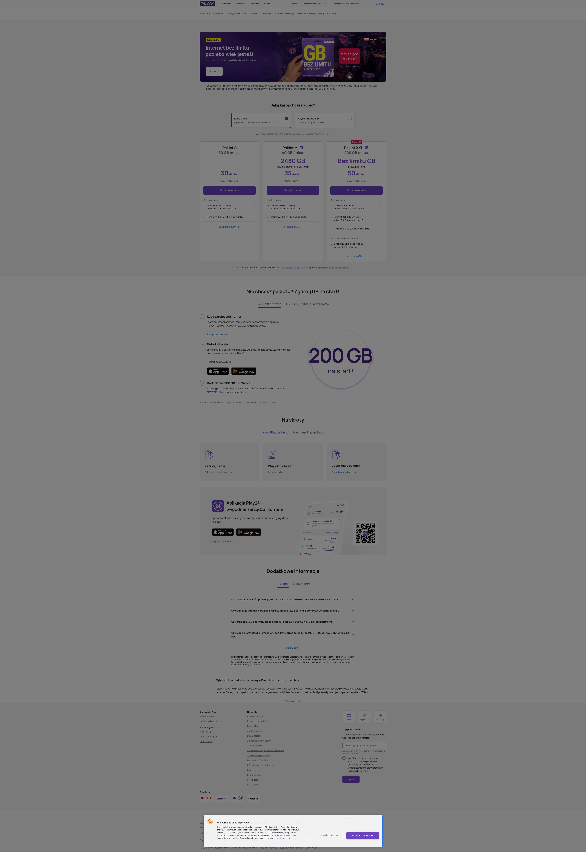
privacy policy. (284, 838)
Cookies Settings (330, 835)
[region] (293, 831)
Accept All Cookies (362, 835)
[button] (210, 821)
